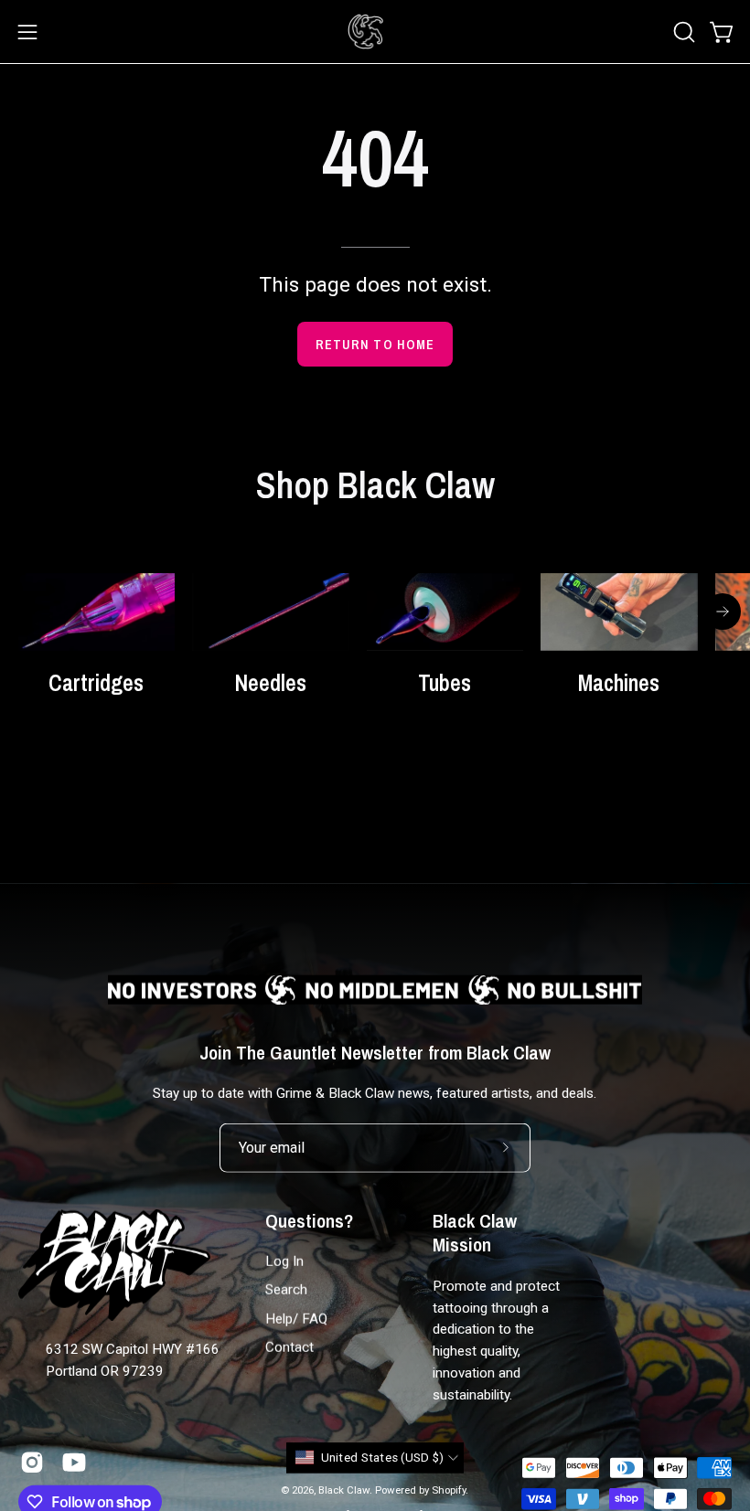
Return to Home (375, 344)
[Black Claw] (366, 31)
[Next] (722, 611)
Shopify (449, 1489)
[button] (682, 32)
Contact (289, 1347)
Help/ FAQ (296, 1319)
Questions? (309, 1221)
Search (286, 1290)
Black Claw (344, 1489)
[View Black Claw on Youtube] (74, 1461)
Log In (284, 1261)
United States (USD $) (383, 1457)
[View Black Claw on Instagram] (32, 1461)
